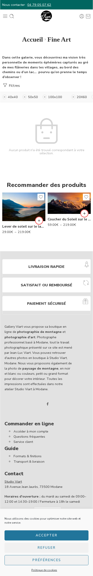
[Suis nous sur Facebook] (47, 404)
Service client (23, 441)
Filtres (14, 85)
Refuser (46, 547)
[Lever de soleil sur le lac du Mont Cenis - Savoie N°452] (23, 207)
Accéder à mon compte (31, 431)
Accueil (32, 39)
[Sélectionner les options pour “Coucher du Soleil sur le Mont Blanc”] (84, 213)
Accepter (46, 535)
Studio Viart (13, 481)
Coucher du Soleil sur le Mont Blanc (69, 219)
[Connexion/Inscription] (81, 16)
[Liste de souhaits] (40, 197)
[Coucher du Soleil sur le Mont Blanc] (69, 203)
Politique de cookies (44, 570)
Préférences (46, 560)
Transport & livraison (29, 461)
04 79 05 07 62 (39, 4)
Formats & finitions (28, 456)
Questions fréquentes (29, 436)
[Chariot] (88, 16)
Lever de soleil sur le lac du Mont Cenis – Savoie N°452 (23, 226)
